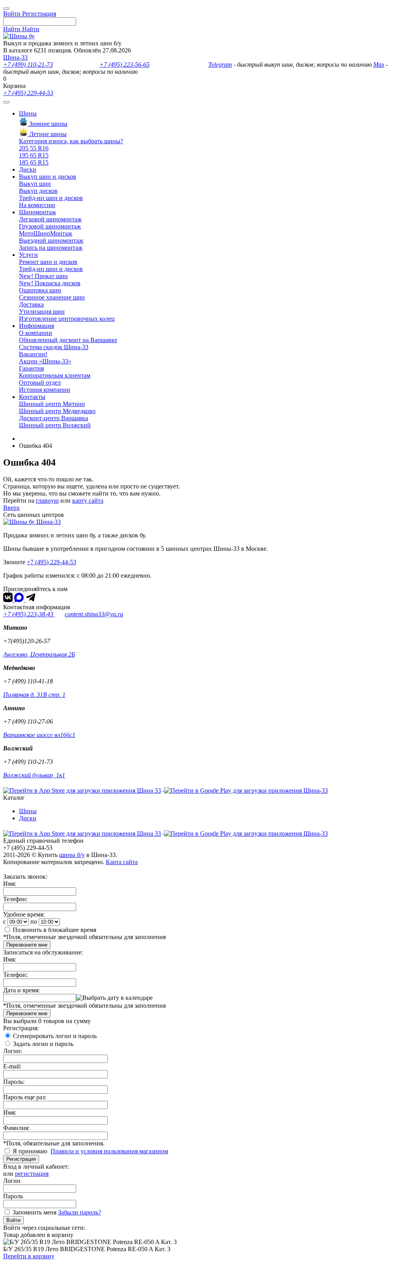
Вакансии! (33, 354)
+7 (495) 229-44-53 (28, 93)
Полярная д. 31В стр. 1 (34, 694)
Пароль (13, 1196)
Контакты (32, 396)
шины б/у (72, 854)
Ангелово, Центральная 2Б (39, 654)
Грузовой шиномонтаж (50, 226)
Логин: (12, 1051)
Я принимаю (31, 1151)
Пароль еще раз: (24, 1097)
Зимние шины (47, 123)
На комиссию (37, 205)
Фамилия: (16, 1128)
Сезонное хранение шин (52, 297)
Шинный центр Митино (52, 403)
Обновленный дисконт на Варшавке (68, 340)
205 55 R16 (34, 148)
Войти (13, 1220)
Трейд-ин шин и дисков (51, 198)
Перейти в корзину (28, 1256)
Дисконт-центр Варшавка (53, 418)
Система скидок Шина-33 (53, 347)
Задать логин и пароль (43, 1043)
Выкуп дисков (38, 190)
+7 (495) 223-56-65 (124, 64)
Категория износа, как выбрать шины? (71, 141)
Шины (28, 113)
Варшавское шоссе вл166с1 (39, 735)
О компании (35, 332)
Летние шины (47, 134)
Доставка (31, 304)
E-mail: (12, 1066)
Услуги (28, 254)
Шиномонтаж (37, 212)
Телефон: (15, 899)
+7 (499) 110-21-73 (28, 64)
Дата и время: (21, 990)
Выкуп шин (35, 183)
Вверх (11, 507)
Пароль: (13, 1081)
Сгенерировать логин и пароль (55, 1036)
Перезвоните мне (26, 945)
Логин (12, 1180)
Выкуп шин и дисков (47, 176)
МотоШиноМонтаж (45, 233)
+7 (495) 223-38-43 (29, 614)
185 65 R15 (34, 162)
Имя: (9, 883)
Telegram (220, 64)
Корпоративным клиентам (54, 375)
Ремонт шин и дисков (48, 261)
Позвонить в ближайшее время (54, 929)
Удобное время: (24, 914)
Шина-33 (15, 57)
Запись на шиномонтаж (50, 247)
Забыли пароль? (79, 1212)
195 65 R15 (34, 155)
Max (378, 64)
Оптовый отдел (40, 382)
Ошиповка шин (40, 290)
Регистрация (21, 1159)
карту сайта (87, 500)
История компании (44, 389)
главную (47, 500)
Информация (36, 325)
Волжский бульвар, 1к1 (34, 775)
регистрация (32, 1173)
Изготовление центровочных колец (67, 318)
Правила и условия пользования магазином (109, 1151)
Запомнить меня (34, 1212)
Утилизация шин (42, 311)
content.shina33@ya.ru (94, 614)
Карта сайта (122, 862)
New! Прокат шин (43, 276)
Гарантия (31, 368)
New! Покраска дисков (49, 283)
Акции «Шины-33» (45, 361)
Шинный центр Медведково (57, 411)
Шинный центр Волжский (55, 425)
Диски (27, 169)
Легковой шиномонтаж (50, 219)
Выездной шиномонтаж (51, 240)
